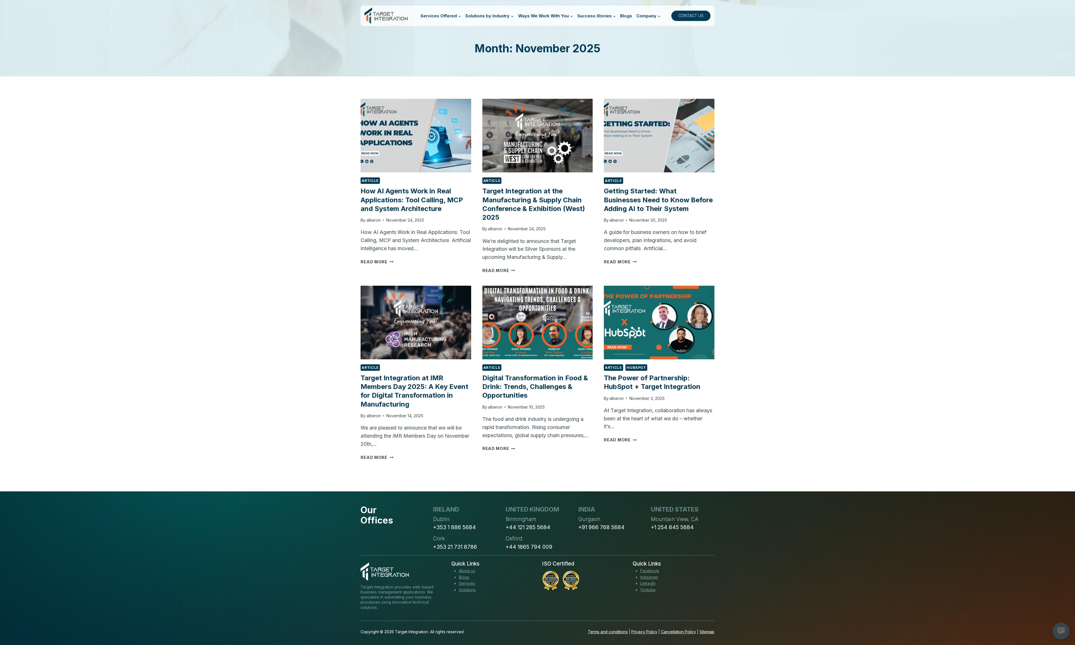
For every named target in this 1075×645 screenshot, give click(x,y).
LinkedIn (648, 583)
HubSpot (636, 367)
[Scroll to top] (1060, 620)
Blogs (626, 15)
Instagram (649, 577)
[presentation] (416, 135)
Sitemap (707, 631)
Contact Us (691, 15)
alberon (373, 220)
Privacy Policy (644, 631)
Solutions (467, 589)
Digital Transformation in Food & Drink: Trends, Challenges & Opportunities (535, 386)
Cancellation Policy (678, 631)
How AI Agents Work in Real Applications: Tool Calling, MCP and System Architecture (412, 199)
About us (467, 570)
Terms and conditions (608, 631)
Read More (377, 261)
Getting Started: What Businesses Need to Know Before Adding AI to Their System (658, 199)
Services (467, 583)
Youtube (648, 589)
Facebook (649, 570)
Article (370, 181)
